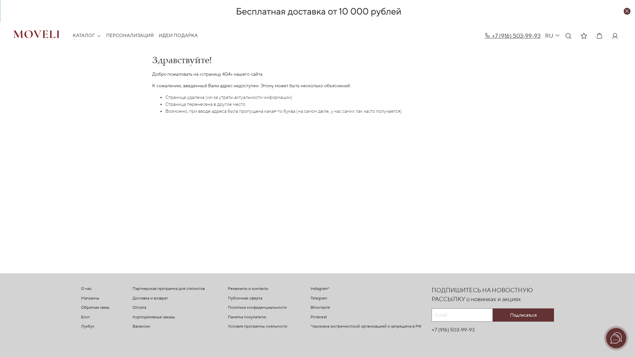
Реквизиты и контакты (248, 288)
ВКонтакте (320, 307)
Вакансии (141, 326)
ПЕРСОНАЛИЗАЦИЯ (130, 36)
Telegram (319, 298)
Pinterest (319, 317)
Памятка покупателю (247, 317)
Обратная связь (95, 307)
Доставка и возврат (150, 298)
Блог (85, 317)
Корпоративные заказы (154, 317)
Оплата (139, 307)
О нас (86, 288)
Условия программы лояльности (257, 326)
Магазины (90, 298)
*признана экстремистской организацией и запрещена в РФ (366, 326)
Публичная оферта (245, 298)
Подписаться (523, 315)
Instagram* (320, 288)
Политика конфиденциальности (257, 307)
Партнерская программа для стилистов (169, 288)
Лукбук (87, 326)
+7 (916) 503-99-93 (515, 36)
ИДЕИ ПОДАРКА (178, 36)
